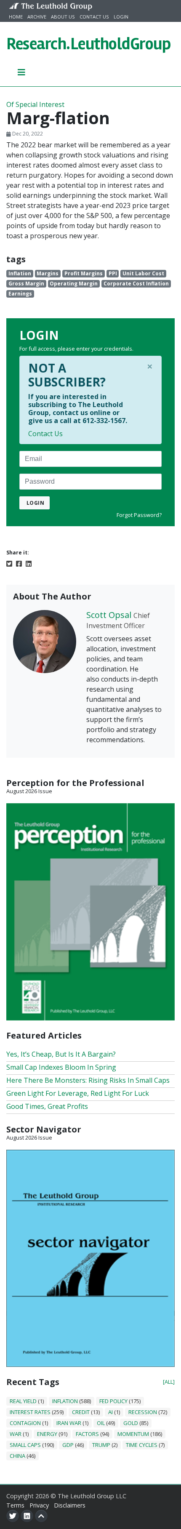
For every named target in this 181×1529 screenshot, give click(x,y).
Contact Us (94, 16)
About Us (63, 16)
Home (16, 16)
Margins (48, 273)
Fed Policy (113, 1401)
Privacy (39, 1505)
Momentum (133, 1434)
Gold (130, 1423)
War (15, 1434)
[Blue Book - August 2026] (90, 1257)
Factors (87, 1434)
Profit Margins (83, 273)
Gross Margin (26, 283)
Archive (36, 16)
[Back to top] (41, 1516)
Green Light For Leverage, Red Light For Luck (77, 1093)
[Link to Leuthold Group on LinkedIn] (27, 1516)
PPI (113, 273)
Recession (142, 1412)
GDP (68, 1445)
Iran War (68, 1423)
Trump (101, 1445)
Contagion (25, 1423)
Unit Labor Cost (143, 273)
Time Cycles (141, 1445)
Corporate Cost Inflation (136, 283)
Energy (47, 1434)
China (17, 1456)
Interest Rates (30, 1412)
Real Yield (23, 1401)
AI (110, 1412)
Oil (101, 1423)
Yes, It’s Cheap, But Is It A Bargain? (61, 1054)
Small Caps (25, 1445)
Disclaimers (69, 1505)
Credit (81, 1412)
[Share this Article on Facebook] (19, 563)
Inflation (19, 273)
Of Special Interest (35, 104)
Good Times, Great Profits (47, 1106)
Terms (15, 1505)
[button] (21, 72)
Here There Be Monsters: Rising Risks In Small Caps (88, 1080)
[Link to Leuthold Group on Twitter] (12, 1516)
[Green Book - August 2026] (90, 911)
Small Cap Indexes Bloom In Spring (61, 1067)
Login (121, 16)
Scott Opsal (108, 615)
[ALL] (169, 1381)
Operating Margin (74, 283)
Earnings (20, 293)
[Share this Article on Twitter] (9, 563)
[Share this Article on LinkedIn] (29, 563)
